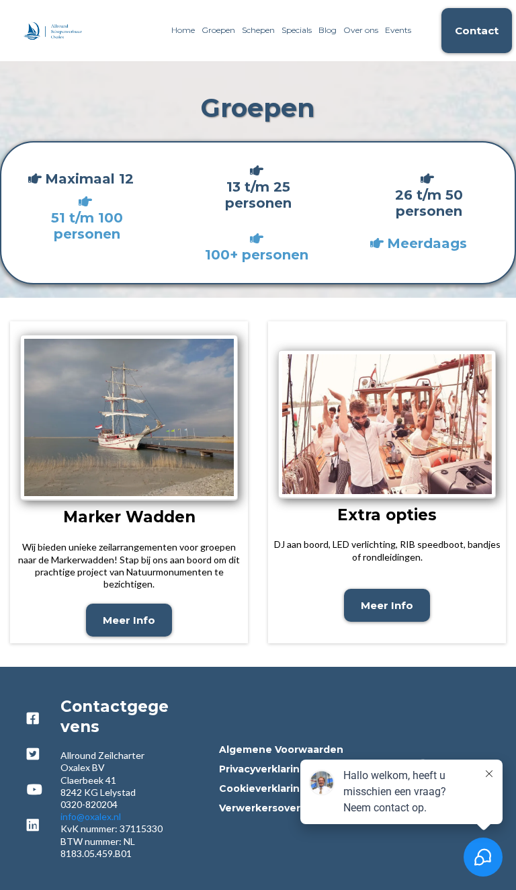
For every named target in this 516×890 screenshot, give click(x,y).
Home (183, 30)
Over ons (360, 30)
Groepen (218, 30)
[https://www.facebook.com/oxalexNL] (34, 725)
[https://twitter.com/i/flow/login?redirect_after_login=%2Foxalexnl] (34, 760)
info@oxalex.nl (90, 816)
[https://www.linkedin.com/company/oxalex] (34, 832)
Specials (297, 30)
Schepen (258, 30)
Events (398, 30)
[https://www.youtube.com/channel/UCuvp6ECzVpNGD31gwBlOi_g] (36, 796)
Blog (327, 30)
